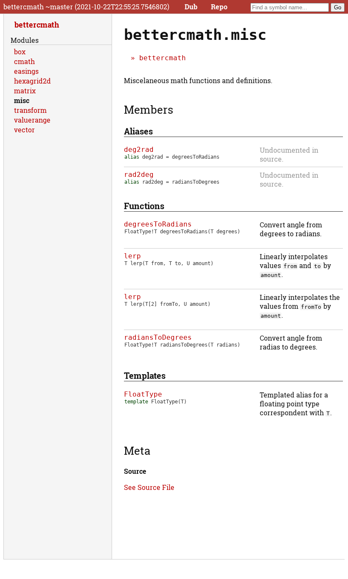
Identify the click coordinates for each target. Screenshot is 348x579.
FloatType (143, 394)
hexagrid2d (32, 80)
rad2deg (139, 175)
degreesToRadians (158, 224)
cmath (24, 61)
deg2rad (139, 149)
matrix (25, 90)
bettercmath (162, 58)
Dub (191, 6)
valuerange (32, 119)
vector (24, 129)
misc (21, 100)
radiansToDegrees (158, 337)
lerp (132, 256)
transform (30, 110)
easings (26, 71)
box (19, 51)
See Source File (149, 487)
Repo (219, 6)
